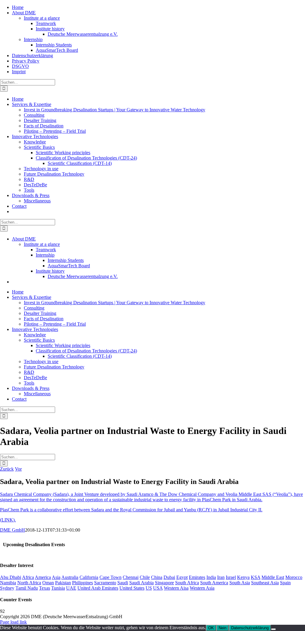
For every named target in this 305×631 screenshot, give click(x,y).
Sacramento (105, 582)
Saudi (122, 582)
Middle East (273, 577)
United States (131, 588)
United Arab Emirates (97, 588)
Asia (56, 577)
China (156, 577)
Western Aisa (176, 588)
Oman (48, 582)
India (211, 577)
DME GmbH (12, 529)
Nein (222, 628)
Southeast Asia (265, 582)
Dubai (169, 577)
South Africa (187, 582)
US (149, 588)
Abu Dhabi (10, 577)
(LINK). (8, 519)
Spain (285, 582)
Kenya (243, 577)
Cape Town (110, 577)
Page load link (13, 621)
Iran (221, 577)
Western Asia (202, 588)
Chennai (131, 577)
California (89, 577)
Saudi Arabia (141, 582)
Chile (145, 577)
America (43, 577)
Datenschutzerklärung (250, 628)
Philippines (82, 582)
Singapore (164, 582)
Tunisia (58, 588)
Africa (28, 577)
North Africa (29, 582)
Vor (18, 468)
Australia (69, 577)
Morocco (293, 577)
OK (211, 628)
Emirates (197, 577)
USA (158, 588)
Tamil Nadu (26, 588)
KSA (255, 577)
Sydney (7, 588)
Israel (231, 577)
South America (214, 582)
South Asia (239, 582)
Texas (44, 588)
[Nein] (273, 629)
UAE (71, 588)
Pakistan (63, 582)
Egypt (182, 577)
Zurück (7, 468)
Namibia (8, 582)
